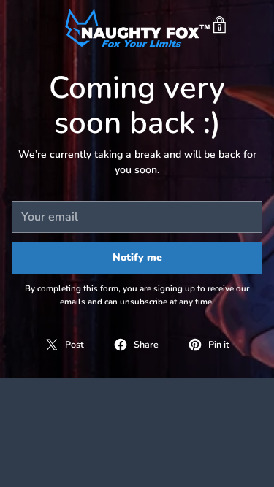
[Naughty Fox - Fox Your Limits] (137, 25)
